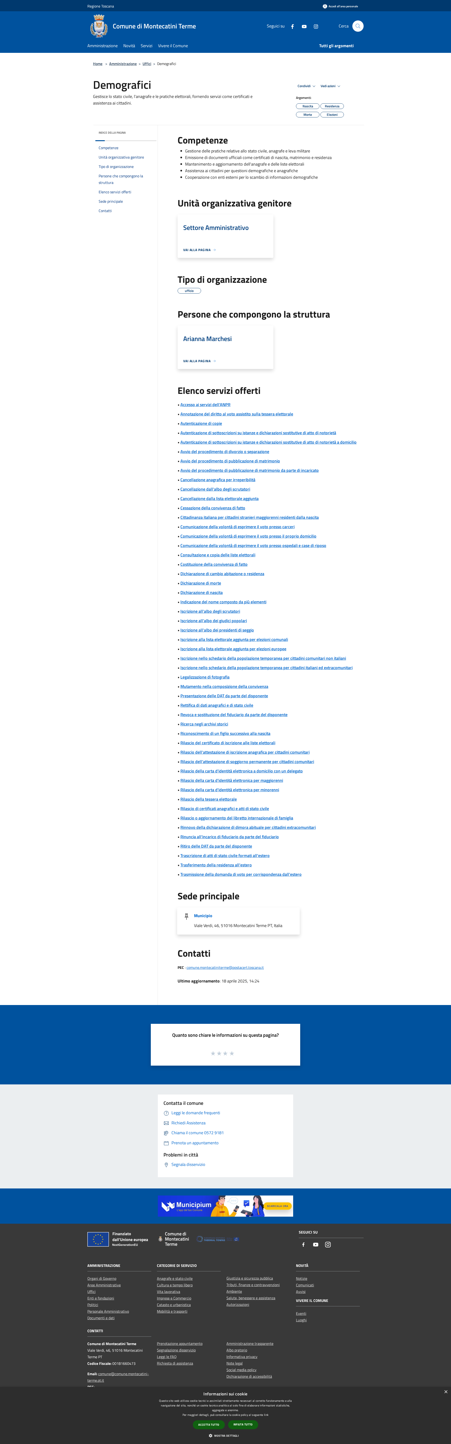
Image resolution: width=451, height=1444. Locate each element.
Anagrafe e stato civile (175, 1278)
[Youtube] (302, 26)
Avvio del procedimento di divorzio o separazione (224, 451)
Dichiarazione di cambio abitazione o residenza (222, 574)
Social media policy (241, 1370)
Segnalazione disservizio (176, 1350)
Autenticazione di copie (201, 423)
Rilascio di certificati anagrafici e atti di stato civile (224, 808)
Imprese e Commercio (174, 1298)
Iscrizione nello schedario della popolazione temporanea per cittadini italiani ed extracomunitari (266, 667)
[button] (225, 1435)
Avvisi (301, 1291)
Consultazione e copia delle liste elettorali (217, 555)
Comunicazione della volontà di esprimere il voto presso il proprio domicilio (248, 536)
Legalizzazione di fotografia (204, 677)
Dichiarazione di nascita (201, 592)
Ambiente (234, 1291)
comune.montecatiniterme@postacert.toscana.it (225, 967)
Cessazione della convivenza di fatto (212, 508)
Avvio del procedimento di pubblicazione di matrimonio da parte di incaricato (249, 470)
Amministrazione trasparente (249, 1343)
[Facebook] (290, 26)
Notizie (301, 1278)
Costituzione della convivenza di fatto (214, 564)
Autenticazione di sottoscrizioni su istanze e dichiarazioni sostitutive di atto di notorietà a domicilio (268, 442)
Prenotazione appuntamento (179, 1343)
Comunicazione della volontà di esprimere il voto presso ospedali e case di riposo (253, 545)
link (266, 1415)
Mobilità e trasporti (172, 1311)
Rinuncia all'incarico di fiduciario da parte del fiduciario (229, 837)
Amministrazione (123, 63)
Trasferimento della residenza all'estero (216, 865)
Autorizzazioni (237, 1304)
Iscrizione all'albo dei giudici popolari (213, 620)
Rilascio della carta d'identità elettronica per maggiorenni (231, 780)
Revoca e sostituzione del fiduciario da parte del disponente (234, 714)
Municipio (203, 915)
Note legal (234, 1363)
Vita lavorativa (168, 1291)
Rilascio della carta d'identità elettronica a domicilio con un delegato (241, 771)
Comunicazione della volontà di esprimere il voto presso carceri (237, 527)
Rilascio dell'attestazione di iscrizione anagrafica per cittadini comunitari (245, 752)
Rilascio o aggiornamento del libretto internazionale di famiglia (236, 818)
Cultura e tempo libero (175, 1285)
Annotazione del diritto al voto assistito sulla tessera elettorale (236, 414)
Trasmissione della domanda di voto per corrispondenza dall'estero (241, 874)
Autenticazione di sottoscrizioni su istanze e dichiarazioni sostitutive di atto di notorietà (258, 433)
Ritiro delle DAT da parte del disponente (216, 846)
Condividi (304, 86)
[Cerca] (358, 26)
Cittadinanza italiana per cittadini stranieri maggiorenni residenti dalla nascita (249, 517)
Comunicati (305, 1285)
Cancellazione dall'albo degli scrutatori (215, 489)
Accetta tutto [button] (208, 1424)
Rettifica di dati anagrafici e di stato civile (216, 705)
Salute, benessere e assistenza (250, 1298)
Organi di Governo (101, 1278)
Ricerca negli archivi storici (204, 724)
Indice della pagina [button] (112, 132)
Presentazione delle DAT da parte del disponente (224, 696)
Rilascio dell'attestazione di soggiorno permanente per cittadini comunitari (247, 761)
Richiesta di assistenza (175, 1363)
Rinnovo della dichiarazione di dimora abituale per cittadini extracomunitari (248, 827)
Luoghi (301, 1320)
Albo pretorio (236, 1350)
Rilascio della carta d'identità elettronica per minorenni (229, 790)
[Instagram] (314, 26)
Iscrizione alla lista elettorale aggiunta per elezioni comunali (234, 639)
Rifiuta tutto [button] (243, 1424)
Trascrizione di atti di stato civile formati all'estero (225, 855)
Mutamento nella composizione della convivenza (224, 686)
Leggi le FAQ (167, 1356)
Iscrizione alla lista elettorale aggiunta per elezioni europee (233, 649)
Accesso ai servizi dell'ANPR (205, 404)
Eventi (301, 1313)
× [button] (445, 1392)
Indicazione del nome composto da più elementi (223, 602)
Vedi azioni (328, 86)
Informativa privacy (241, 1356)
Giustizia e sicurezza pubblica (249, 1278)
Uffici (147, 63)
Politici (92, 1305)
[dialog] (225, 1415)
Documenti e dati (101, 1318)
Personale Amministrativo (108, 1311)
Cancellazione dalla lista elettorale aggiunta (219, 498)
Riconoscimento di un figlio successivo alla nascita (225, 733)
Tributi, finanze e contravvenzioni (253, 1285)
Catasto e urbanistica (174, 1305)
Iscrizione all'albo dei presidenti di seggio (217, 630)
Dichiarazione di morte (200, 583)
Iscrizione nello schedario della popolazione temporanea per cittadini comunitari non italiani (263, 658)
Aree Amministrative (104, 1285)
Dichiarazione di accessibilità (249, 1376)
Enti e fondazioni (100, 1298)
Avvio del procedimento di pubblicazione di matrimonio (230, 461)
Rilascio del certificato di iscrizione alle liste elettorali (227, 743)
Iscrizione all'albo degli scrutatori (210, 611)
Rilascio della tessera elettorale (208, 799)
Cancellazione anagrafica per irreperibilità (217, 480)
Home (97, 63)
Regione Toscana (100, 6)
